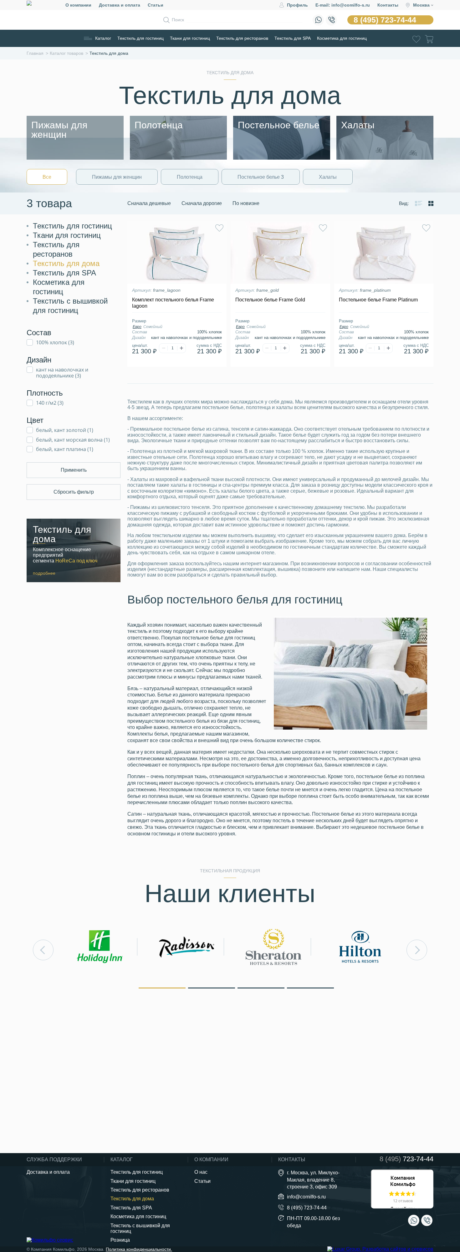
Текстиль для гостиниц (140, 38)
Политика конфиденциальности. (139, 1249)
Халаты (328, 177)
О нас (200, 1172)
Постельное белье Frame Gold (270, 299)
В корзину (177, 364)
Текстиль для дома (66, 263)
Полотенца (189, 177)
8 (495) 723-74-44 (385, 19)
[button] (162, 987)
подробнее (44, 573)
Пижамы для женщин (117, 177)
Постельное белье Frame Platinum (378, 299)
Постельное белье (261, 177)
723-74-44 (406, 1159)
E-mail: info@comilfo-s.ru (342, 5)
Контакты (387, 5)
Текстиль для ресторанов (242, 38)
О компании (78, 5)
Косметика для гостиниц (342, 38)
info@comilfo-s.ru (306, 1196)
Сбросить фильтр (74, 492)
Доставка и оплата (119, 5)
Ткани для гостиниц (190, 38)
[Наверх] (439, 1212)
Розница (120, 1240)
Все (47, 177)
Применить (74, 470)
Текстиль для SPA (292, 38)
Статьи (155, 5)
